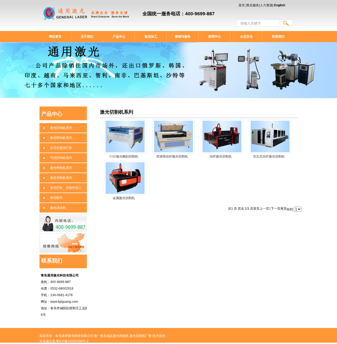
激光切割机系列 (61, 178)
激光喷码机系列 (61, 138)
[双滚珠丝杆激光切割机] (173, 136)
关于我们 (87, 36)
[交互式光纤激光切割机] (270, 136)
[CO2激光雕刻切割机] (125, 136)
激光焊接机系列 (61, 168)
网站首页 (55, 36)
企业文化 (246, 36)
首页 (242, 5)
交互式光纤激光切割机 (269, 156)
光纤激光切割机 (221, 156)
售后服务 (252, 5)
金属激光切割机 (124, 198)
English (279, 5)
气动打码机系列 (61, 158)
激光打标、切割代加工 (66, 188)
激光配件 (56, 198)
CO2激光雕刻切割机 (124, 156)
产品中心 (119, 36)
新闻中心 (214, 36)
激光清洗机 (58, 208)
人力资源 (266, 5)
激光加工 (151, 36)
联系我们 (278, 36)
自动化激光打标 (61, 148)
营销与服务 (183, 36)
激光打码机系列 (61, 128)
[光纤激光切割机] (222, 136)
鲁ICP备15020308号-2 (72, 341)
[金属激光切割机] (125, 178)
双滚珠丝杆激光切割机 (172, 156)
